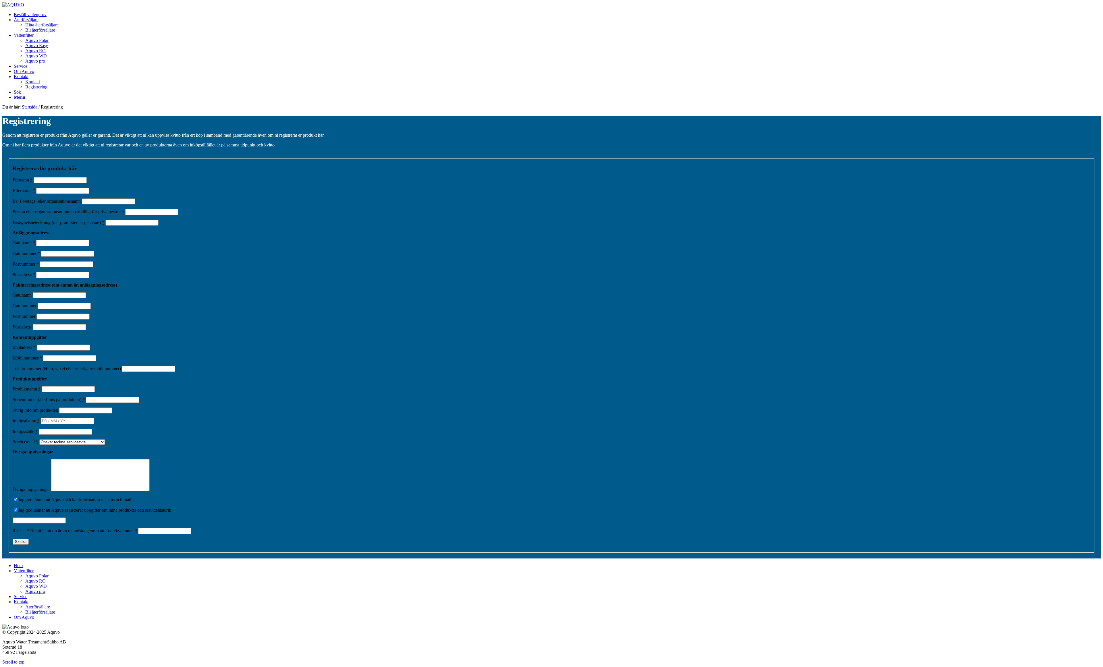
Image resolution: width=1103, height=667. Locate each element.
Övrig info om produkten (35, 410)
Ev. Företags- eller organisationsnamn (47, 201)
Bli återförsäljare (40, 612)
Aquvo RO (35, 581)
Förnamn (22, 179)
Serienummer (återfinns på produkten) (49, 399)
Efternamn (24, 190)
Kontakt (21, 601)
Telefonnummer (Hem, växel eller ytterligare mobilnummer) (67, 368)
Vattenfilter (24, 570)
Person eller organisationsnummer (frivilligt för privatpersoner (68, 211)
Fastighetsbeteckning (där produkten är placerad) (58, 222)
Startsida (29, 107)
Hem (18, 565)
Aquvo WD (36, 586)
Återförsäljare (37, 606)
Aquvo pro (35, 591)
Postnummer (26, 264)
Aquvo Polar (37, 575)
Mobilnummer (27, 357)
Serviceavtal (25, 441)
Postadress (24, 274)
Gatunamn (24, 242)
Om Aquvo (24, 617)
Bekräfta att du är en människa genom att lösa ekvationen (83, 530)
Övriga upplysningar (31, 489)
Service (20, 596)
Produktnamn (27, 388)
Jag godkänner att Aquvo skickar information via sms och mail (74, 499)
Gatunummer (26, 253)
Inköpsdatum (26, 420)
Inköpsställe (25, 431)
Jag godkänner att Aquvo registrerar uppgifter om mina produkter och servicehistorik (94, 510)
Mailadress (24, 347)
